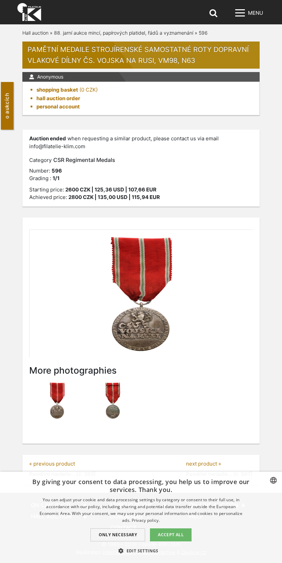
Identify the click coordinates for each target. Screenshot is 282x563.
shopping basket (57, 89)
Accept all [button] (171, 535)
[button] (141, 551)
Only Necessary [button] (118, 535)
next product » (203, 463)
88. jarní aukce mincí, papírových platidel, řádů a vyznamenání (123, 33)
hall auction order (58, 98)
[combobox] (273, 480)
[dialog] (141, 517)
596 (203, 33)
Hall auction (35, 33)
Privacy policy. (146, 520)
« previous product (52, 463)
